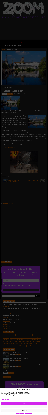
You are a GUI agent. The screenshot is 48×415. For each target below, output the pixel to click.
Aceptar (24, 403)
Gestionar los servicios (5, 399)
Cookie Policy (18, 413)
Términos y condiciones (28, 413)
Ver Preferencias (24, 410)
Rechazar (24, 406)
